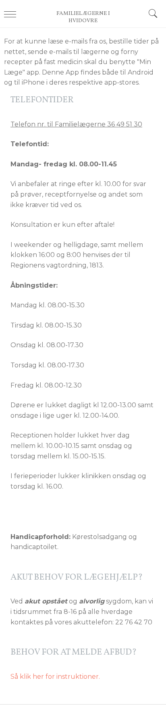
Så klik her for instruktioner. (55, 676)
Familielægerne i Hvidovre (83, 17)
